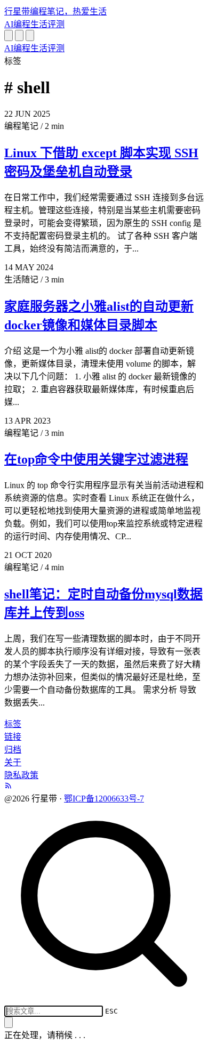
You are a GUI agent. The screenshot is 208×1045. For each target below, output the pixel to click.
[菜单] (30, 35)
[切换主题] (19, 35)
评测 (56, 24)
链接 (12, 736)
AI (8, 24)
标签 (12, 723)
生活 (38, 24)
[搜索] (8, 35)
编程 (21, 24)
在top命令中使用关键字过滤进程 (96, 459)
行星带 (55, 11)
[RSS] (8, 786)
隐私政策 (21, 775)
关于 (12, 762)
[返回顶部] (8, 1022)
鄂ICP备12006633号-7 (104, 798)
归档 (12, 749)
